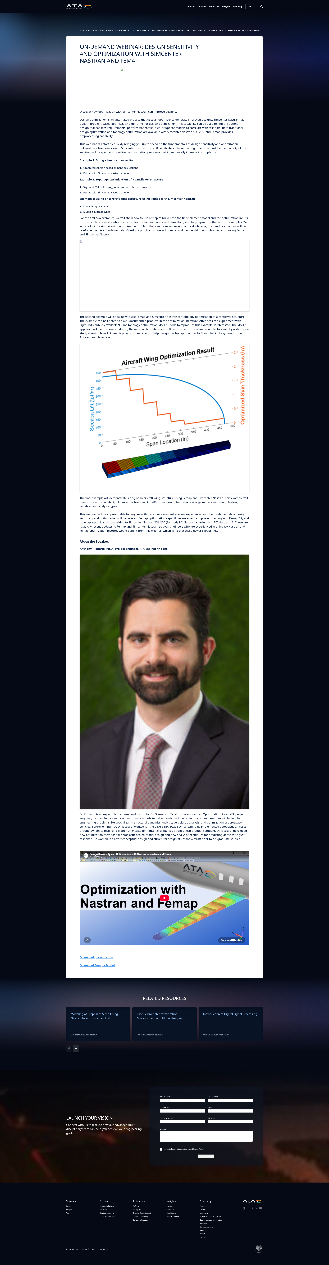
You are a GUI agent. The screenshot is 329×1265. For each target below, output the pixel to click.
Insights (226, 6)
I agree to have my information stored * (184, 1149)
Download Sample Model (97, 965)
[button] (76, 1048)
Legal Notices (103, 1249)
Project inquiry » (206, 1156)
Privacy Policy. (198, 1149)
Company (237, 6)
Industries (214, 6)
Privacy (92, 1249)
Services (191, 6)
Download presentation (96, 957)
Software (202, 6)
